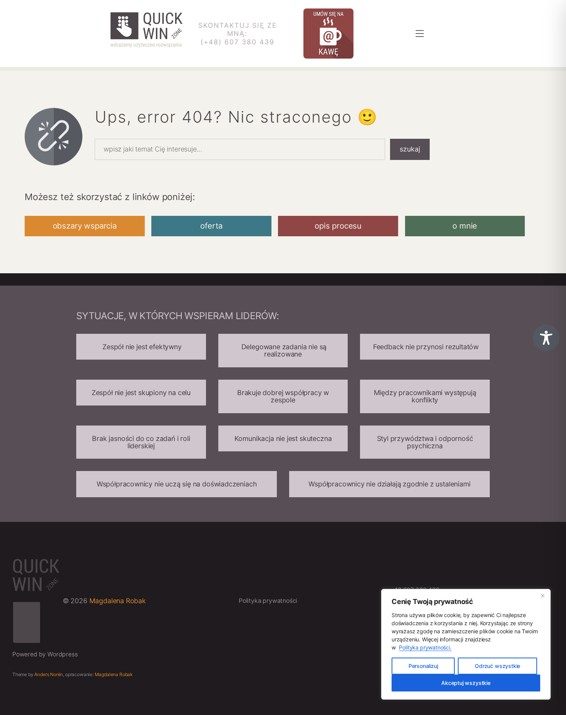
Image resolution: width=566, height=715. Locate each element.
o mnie (464, 225)
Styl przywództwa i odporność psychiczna (425, 442)
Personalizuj (423, 666)
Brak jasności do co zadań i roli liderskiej (141, 442)
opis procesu (338, 225)
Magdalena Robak (117, 601)
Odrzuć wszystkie (497, 666)
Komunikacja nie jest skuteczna (283, 438)
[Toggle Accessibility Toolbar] (546, 338)
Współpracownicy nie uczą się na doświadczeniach (177, 484)
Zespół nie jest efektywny (140, 347)
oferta (211, 225)
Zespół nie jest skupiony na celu (141, 393)
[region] (466, 644)
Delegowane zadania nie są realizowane (283, 350)
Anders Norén (48, 674)
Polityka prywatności (268, 600)
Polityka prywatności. (425, 647)
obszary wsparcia (85, 225)
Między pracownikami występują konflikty (425, 396)
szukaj (410, 149)
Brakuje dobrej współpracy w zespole (283, 396)
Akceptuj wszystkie (466, 683)
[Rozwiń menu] (419, 33)
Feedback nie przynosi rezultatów (425, 347)
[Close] (542, 595)
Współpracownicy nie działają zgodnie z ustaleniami (389, 484)
